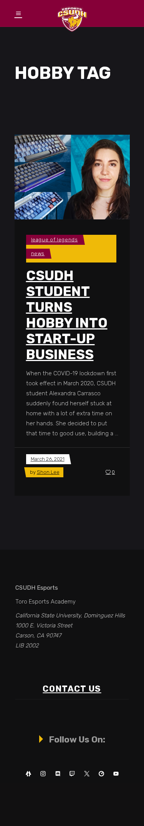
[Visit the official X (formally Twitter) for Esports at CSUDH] (86, 773)
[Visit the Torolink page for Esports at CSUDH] (101, 773)
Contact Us (72, 689)
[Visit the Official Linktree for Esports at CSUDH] (28, 773)
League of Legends (54, 239)
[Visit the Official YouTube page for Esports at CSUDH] (116, 773)
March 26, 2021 (48, 459)
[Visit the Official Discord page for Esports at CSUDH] (57, 773)
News (38, 253)
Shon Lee (48, 472)
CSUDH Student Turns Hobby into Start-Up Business (67, 315)
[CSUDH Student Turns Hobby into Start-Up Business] (72, 177)
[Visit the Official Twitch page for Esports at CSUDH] (72, 773)
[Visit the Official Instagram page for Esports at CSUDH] (43, 773)
